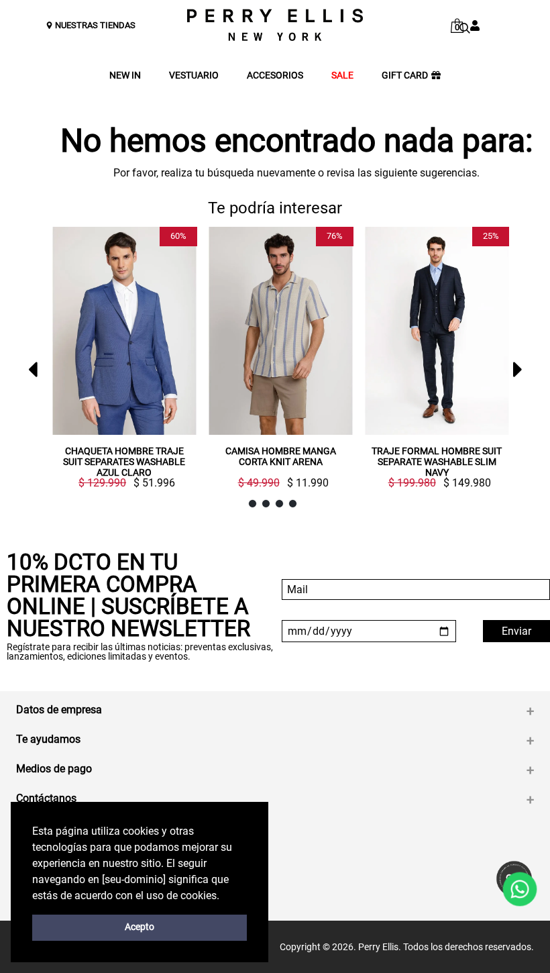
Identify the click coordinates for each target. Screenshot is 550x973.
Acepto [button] (139, 927)
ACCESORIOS (275, 75)
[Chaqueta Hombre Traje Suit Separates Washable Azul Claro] (124, 331)
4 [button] (292, 503)
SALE (342, 75)
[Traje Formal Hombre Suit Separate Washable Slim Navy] (437, 331)
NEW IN (125, 75)
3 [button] (279, 503)
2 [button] (266, 503)
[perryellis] (275, 25)
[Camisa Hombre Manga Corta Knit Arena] (280, 331)
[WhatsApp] (520, 889)
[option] (119, 363)
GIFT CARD (405, 75)
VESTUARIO (194, 75)
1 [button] (252, 503)
